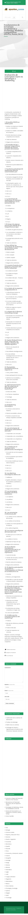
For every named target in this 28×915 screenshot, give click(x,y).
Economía (8, 841)
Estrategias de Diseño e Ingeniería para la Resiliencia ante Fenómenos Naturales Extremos (14, 729)
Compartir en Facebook (11, 652)
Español (8, 846)
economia (12, 634)
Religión (8, 893)
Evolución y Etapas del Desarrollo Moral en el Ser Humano (14, 799)
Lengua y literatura (10, 876)
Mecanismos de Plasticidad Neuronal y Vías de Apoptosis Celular (13, 803)
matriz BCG (7, 638)
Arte (7, 827)
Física (7, 851)
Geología (8, 860)
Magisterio (8, 879)
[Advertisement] (14, 53)
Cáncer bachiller (10, 816)
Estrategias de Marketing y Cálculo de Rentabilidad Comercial (14, 807)
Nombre (10, 684)
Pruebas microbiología (12, 722)
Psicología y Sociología (11, 888)
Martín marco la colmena (12, 725)
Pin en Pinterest (9, 655)
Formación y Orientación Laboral (14, 853)
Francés (8, 855)
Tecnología (8, 897)
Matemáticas (9, 881)
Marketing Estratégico (16, 636)
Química (8, 890)
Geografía (8, 858)
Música (7, 883)
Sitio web (7, 696)
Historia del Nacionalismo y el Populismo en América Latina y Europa (13, 812)
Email (9, 690)
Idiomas (8, 867)
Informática (9, 869)
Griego (7, 862)
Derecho (8, 837)
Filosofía (8, 848)
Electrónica (8, 844)
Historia (8, 865)
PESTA (21, 638)
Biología (8, 830)
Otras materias (9, 886)
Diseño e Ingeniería (11, 839)
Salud (7, 895)
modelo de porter (15, 638)
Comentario (8, 667)
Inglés (7, 872)
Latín (7, 874)
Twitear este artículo (11, 649)
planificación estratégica (11, 640)
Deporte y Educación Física (12, 834)
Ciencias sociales (10, 832)
